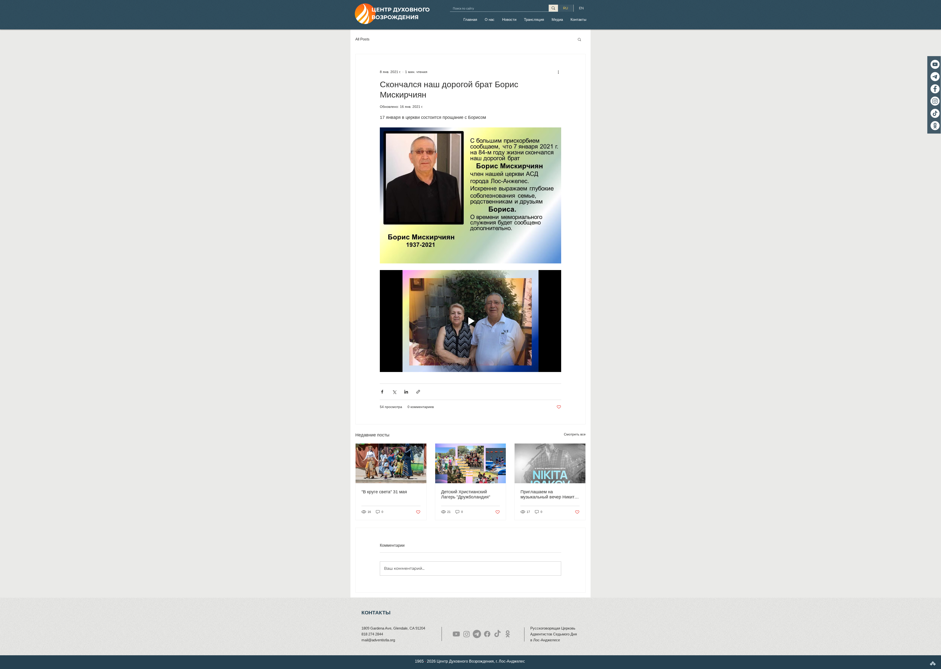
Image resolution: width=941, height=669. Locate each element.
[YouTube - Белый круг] (933, 64)
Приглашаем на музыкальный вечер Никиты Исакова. (549, 494)
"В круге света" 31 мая (384, 491)
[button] (489, 19)
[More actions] (558, 72)
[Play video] (470, 321)
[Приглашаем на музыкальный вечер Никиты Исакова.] (550, 463)
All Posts (362, 39)
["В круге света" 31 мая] (391, 463)
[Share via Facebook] (382, 391)
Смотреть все (575, 434)
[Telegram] (933, 76)
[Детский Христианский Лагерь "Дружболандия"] (470, 463)
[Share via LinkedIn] (406, 391)
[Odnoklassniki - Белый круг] (933, 125)
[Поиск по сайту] (553, 8)
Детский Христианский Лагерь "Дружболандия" (465, 494)
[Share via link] (418, 391)
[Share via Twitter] (394, 391)
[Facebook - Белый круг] (933, 88)
